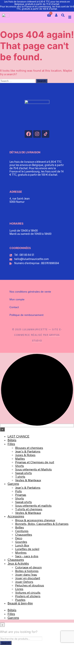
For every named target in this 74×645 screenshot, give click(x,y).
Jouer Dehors (24, 581)
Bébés (12, 440)
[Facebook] (28, 134)
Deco (18, 538)
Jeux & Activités (18, 563)
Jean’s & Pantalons (27, 451)
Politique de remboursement (26, 314)
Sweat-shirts (23, 473)
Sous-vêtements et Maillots (33, 469)
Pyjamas (20, 494)
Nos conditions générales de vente (30, 291)
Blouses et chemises (29, 447)
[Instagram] (37, 134)
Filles (11, 444)
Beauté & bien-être (20, 603)
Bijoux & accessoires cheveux (35, 520)
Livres (19, 589)
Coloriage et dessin (28, 567)
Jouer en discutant (27, 578)
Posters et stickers (27, 596)
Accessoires (16, 516)
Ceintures (21, 531)
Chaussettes (23, 534)
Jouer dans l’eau (26, 574)
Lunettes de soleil (27, 549)
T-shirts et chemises (28, 509)
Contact (14, 307)
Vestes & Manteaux (28, 480)
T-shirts (20, 476)
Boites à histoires (27, 571)
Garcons (13, 617)
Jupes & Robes (25, 455)
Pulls (18, 491)
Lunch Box (22, 545)
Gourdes (21, 541)
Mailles (20, 458)
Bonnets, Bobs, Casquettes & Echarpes (41, 523)
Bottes (19, 527)
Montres (21, 552)
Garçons (13, 483)
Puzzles (20, 599)
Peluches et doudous (29, 585)
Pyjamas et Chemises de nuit (34, 462)
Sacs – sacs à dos (26, 556)
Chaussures (16, 559)
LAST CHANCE (18, 436)
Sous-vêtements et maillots (33, 505)
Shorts (19, 465)
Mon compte (16, 299)
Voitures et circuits (27, 592)
